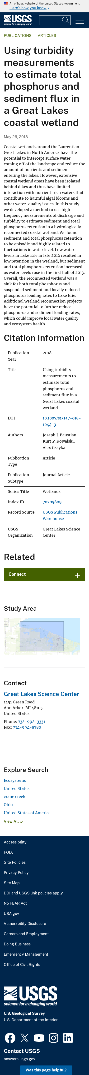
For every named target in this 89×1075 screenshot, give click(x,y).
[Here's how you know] (44, 6)
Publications (18, 35)
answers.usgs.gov (19, 1059)
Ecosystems (15, 780)
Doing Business (17, 944)
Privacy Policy (16, 873)
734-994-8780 (27, 727)
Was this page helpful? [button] (46, 1070)
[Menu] (80, 21)
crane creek (14, 796)
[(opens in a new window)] (10, 1037)
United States (16, 788)
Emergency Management (26, 954)
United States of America (27, 812)
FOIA (8, 852)
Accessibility (15, 842)
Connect (17, 574)
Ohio (8, 804)
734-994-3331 (31, 721)
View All (12, 821)
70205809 (52, 502)
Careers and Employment (26, 934)
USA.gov (11, 914)
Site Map (12, 883)
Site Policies (15, 862)
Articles (47, 35)
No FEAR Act (15, 903)
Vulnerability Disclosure (25, 924)
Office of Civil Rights (22, 965)
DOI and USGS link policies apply (33, 893)
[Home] (18, 24)
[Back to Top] (72, 1057)
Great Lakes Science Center (41, 694)
